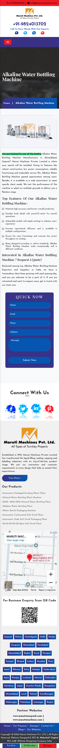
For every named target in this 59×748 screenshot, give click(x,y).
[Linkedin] (34, 33)
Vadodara (25, 702)
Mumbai (41, 661)
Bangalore (49, 686)
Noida (51, 637)
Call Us (12, 746)
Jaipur (20, 686)
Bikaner (17, 669)
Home (6, 103)
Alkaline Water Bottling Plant (17, 506)
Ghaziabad (28, 645)
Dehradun (50, 678)
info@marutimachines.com (43, 3)
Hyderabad (49, 669)
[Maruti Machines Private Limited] (29, 439)
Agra (6, 678)
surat (23, 694)
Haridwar (9, 686)
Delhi (42, 637)
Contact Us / (47, 726)
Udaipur (36, 669)
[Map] (29, 561)
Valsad (33, 694)
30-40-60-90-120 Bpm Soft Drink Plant (22, 524)
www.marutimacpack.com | (28, 716)
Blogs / (21, 730)
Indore (30, 661)
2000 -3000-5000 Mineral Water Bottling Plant (27, 502)
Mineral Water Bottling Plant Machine (22, 497)
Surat (36, 653)
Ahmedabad (14, 653)
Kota (26, 669)
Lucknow (27, 678)
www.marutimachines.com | (28, 720)
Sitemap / (35, 726)
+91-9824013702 (29, 24)
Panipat (47, 653)
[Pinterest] (42, 33)
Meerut (38, 678)
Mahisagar (11, 702)
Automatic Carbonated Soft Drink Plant (23, 515)
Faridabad (42, 645)
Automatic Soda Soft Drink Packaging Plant (25, 519)
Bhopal (20, 661)
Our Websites (34, 730)
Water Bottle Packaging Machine (19, 511)
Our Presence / (20, 726)
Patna (18, 637)
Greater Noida (33, 686)
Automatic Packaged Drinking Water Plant (24, 493)
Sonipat (10, 661)
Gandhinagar (46, 694)
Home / (7, 726)
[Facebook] (17, 33)
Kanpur (15, 678)
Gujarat (8, 637)
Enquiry (48, 746)
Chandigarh (31, 637)
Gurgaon (15, 645)
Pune (50, 661)
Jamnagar (38, 702)
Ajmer (7, 669)
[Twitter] (25, 33)
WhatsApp (30, 746)
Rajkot (27, 653)
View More (14, 478)
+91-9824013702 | (17, 3)
